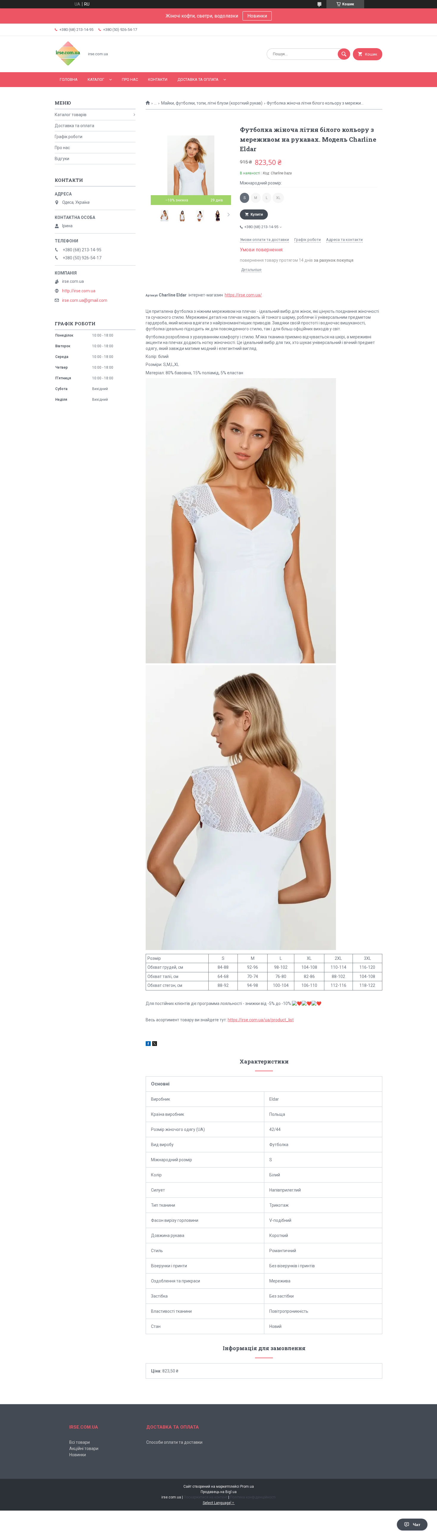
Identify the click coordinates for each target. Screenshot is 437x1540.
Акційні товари (83, 1448)
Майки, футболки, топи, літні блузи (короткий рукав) (211, 103)
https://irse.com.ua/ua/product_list (261, 1019)
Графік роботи (68, 136)
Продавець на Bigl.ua (219, 1492)
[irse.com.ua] (68, 64)
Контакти (157, 79)
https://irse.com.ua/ (243, 295)
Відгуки (62, 158)
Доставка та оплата (197, 79)
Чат (416, 1524)
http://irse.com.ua (78, 290)
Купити (257, 214)
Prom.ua (247, 1486)
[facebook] (148, 1044)
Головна (69, 79)
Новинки (257, 16)
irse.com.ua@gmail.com (84, 300)
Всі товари (79, 1442)
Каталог (96, 79)
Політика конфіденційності (253, 1497)
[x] (154, 1044)
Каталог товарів (71, 114)
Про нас (130, 79)
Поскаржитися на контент (205, 1497)
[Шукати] (344, 54)
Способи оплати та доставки (174, 1442)
